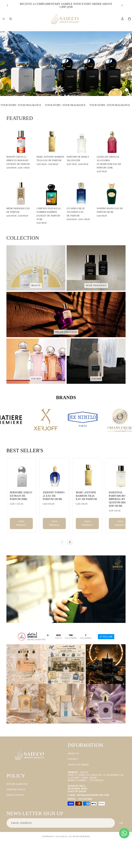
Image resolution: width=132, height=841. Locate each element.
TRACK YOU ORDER (78, 765)
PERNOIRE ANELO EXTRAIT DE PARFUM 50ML (21, 496)
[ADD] (120, 149)
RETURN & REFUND (17, 784)
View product (21, 523)
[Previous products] (62, 542)
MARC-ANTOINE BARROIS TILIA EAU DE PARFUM (86, 496)
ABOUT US (73, 753)
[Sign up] (121, 823)
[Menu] (3, 18)
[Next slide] (122, 5)
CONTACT (73, 759)
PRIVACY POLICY (15, 795)
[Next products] (70, 542)
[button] (112, 90)
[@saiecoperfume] (21, 636)
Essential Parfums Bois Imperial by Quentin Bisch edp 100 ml (119, 499)
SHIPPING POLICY (16, 789)
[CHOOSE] (30, 149)
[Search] (10, 18)
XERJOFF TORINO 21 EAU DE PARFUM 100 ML (54, 496)
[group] (66, 63)
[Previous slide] (7, 5)
